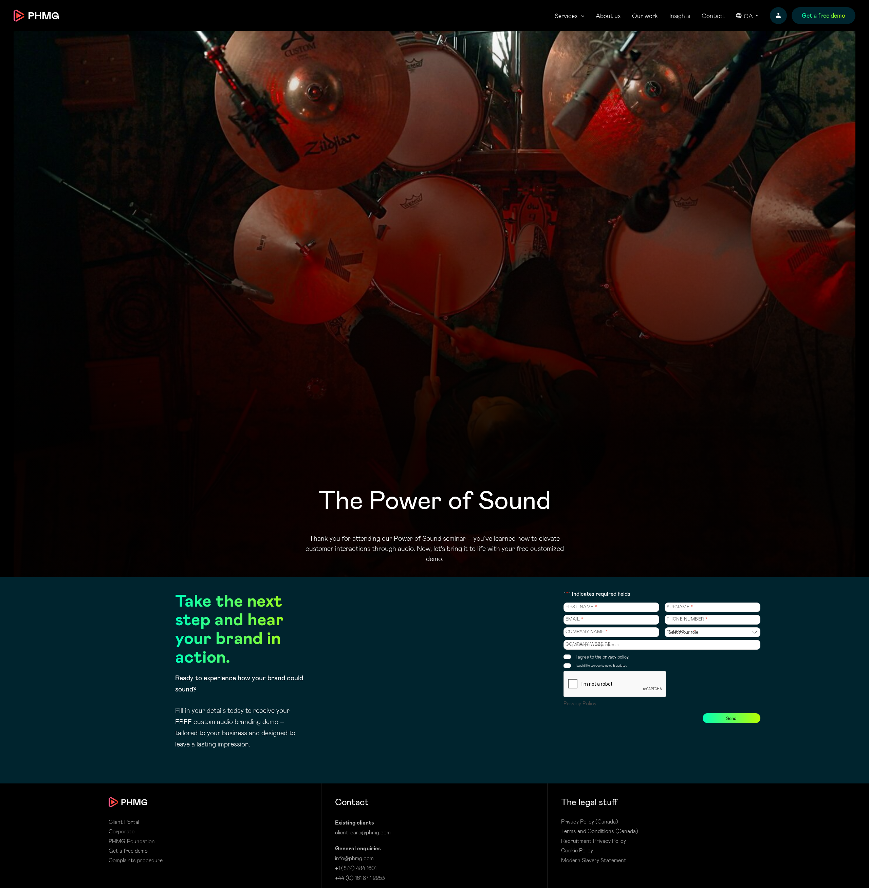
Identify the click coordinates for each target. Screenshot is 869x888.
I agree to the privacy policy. (602, 656)
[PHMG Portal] (778, 15)
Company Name (587, 631)
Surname (680, 606)
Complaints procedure (136, 860)
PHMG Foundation (132, 841)
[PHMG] (36, 16)
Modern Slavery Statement (593, 860)
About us (608, 15)
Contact (713, 15)
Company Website (588, 644)
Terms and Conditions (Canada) (599, 831)
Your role (681, 631)
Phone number (687, 619)
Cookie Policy (577, 850)
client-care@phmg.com (363, 832)
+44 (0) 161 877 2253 (360, 877)
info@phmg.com (354, 858)
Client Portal (124, 822)
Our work (645, 15)
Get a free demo (128, 851)
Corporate (121, 831)
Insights (679, 15)
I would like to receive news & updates (601, 665)
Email (575, 619)
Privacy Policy (579, 703)
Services (566, 15)
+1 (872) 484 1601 (355, 868)
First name (581, 606)
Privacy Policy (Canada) (589, 821)
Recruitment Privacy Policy (593, 841)
